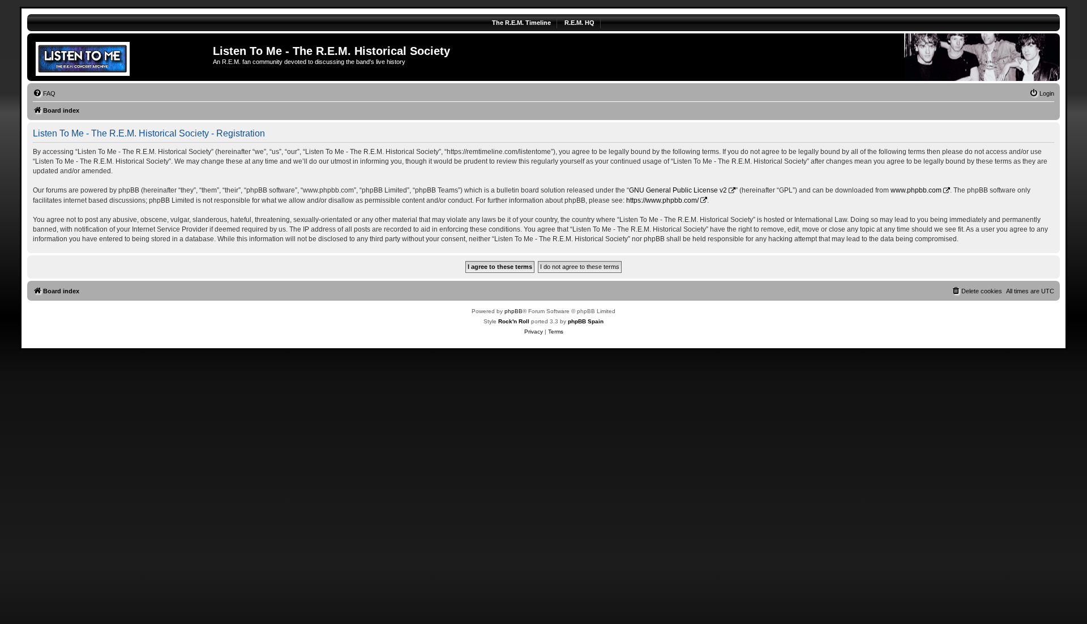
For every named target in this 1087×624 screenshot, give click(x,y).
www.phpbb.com (916, 190)
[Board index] (121, 57)
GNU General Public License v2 (678, 190)
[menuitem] (44, 93)
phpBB (513, 311)
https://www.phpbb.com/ (662, 200)
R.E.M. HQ (579, 22)
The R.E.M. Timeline (521, 22)
